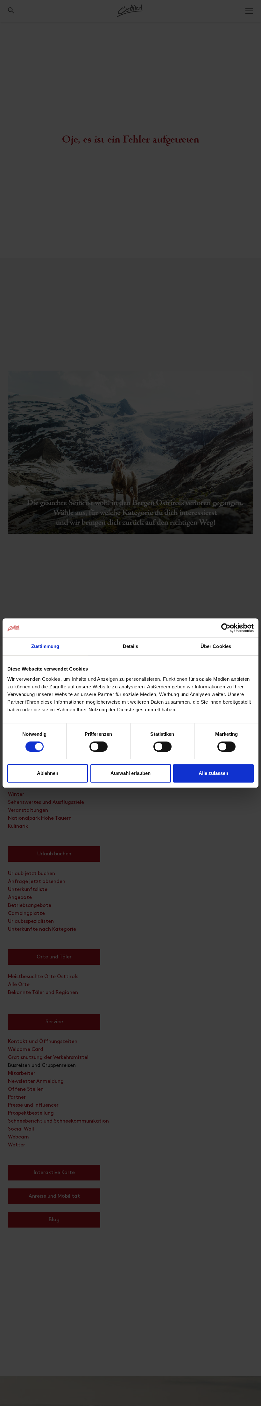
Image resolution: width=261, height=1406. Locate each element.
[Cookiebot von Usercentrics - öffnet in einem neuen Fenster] (226, 628)
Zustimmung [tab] (45, 646)
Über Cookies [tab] (216, 646)
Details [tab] (130, 646)
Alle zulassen (213, 773)
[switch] (98, 750)
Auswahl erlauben (130, 773)
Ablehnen (47, 773)
